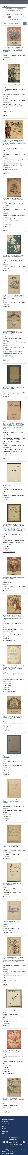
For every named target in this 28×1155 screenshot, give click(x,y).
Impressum (5, 1131)
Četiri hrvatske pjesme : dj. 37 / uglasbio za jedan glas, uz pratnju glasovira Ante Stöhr (12, 333)
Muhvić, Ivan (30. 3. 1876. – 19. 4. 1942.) (14, 806)
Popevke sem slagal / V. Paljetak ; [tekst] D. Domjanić (12, 884)
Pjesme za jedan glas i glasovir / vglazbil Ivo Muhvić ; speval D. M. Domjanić (12, 801)
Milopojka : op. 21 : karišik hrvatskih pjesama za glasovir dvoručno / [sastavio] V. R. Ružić (13, 718)
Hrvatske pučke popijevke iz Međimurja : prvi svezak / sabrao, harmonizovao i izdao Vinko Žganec (14, 387)
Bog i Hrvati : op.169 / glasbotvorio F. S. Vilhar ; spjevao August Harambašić (14, 199)
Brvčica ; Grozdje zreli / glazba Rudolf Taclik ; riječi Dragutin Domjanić (13, 256)
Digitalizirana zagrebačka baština (12, 165)
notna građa (6, 59)
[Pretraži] (25, 23)
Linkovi (4, 1126)
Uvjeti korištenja (6, 1124)
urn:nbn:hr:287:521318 (9, 552)
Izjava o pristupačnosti (8, 1119)
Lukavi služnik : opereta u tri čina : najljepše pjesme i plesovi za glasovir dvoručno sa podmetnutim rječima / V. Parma (13, 617)
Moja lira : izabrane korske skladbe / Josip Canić (13, 756)
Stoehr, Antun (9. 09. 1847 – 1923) (12, 338)
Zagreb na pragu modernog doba (12, 163)
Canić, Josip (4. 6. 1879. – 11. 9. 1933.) (13, 761)
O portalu (5, 1121)
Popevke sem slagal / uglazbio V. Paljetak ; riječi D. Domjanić (12, 845)
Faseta (5, 17)
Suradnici (5, 1128)
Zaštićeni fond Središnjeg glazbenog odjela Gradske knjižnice (14, 9)
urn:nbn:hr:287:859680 (9, 691)
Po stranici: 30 (20, 17)
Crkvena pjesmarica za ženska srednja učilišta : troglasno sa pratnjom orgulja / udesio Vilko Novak (14, 297)
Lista (9, 17)
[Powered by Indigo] (23, 1150)
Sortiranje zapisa (13, 19)
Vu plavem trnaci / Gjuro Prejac (11, 1010)
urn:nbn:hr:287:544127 (9, 1073)
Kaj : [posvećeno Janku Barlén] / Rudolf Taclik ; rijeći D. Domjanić (14, 484)
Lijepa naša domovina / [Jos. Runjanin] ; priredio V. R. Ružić (14, 577)
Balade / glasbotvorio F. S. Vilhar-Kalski (14, 85)
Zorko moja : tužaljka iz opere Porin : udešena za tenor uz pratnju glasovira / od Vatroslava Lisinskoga (14, 1100)
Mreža (13, 17)
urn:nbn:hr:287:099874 (9, 640)
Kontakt (4, 1133)
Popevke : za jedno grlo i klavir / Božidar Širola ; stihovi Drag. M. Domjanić (12, 923)
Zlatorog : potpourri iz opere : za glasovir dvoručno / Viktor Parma (12, 1051)
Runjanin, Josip (7, 582)
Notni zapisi (6, 115)
